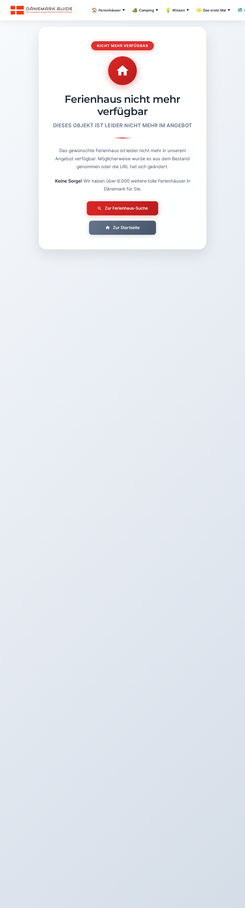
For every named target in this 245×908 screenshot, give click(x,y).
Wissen (177, 10)
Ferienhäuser (108, 10)
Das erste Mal (213, 10)
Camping (145, 10)
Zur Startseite (126, 227)
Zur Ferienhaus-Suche (126, 208)
